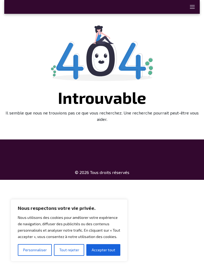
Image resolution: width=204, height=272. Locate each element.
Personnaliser (35, 250)
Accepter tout (103, 250)
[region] (69, 230)
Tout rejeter (69, 250)
